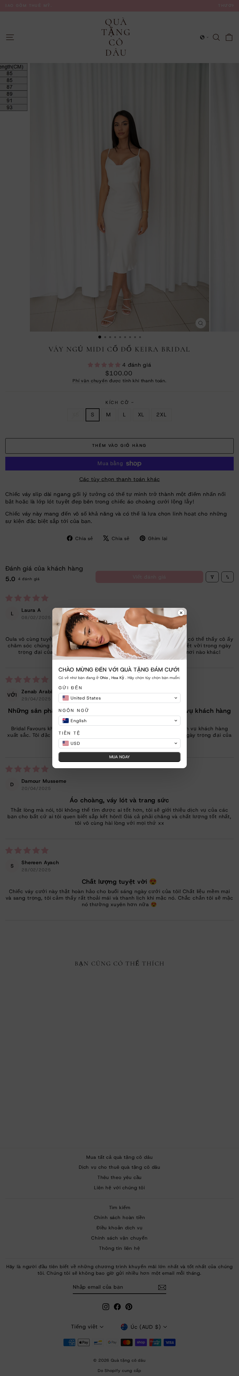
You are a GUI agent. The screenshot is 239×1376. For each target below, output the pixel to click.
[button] (119, 698)
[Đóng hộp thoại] (181, 613)
